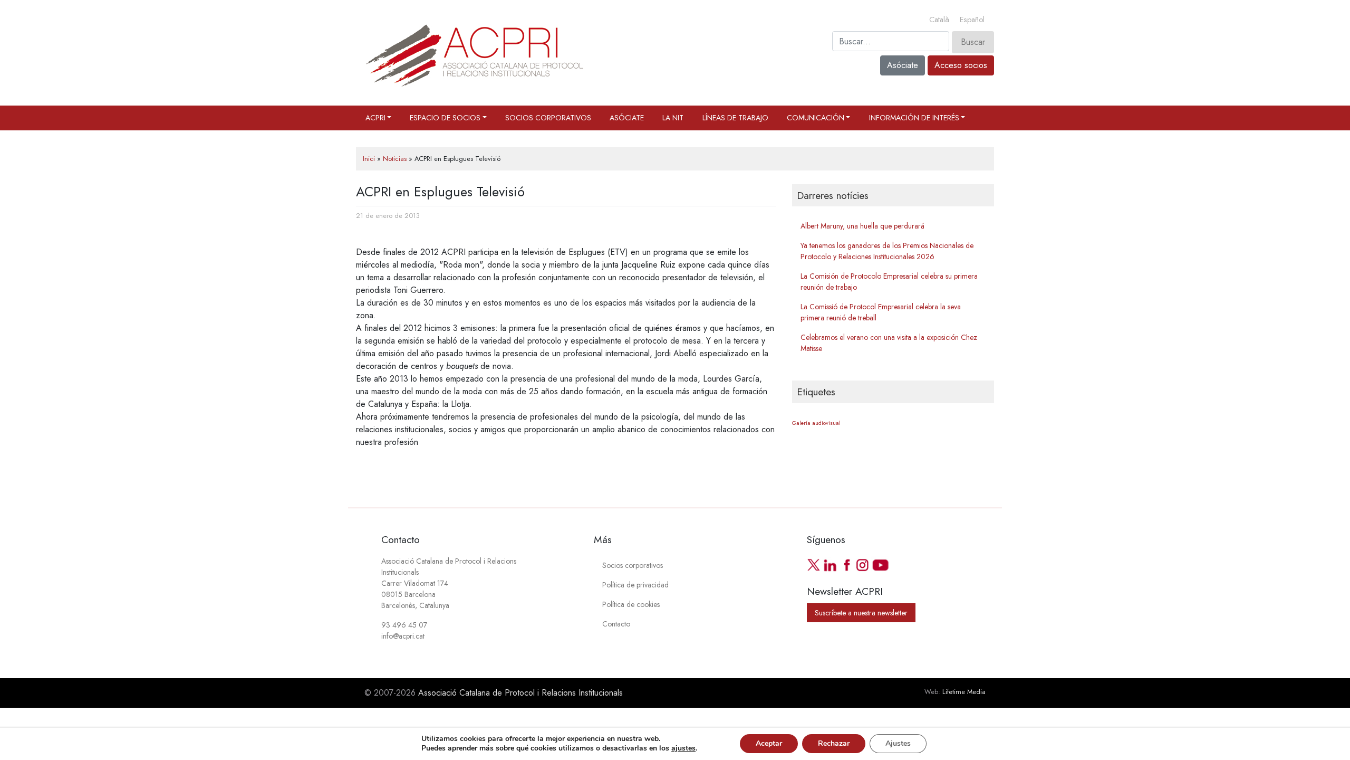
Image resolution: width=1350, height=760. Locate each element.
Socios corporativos (548, 117)
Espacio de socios (445, 117)
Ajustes (898, 743)
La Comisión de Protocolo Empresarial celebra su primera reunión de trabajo (889, 281)
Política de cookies (631, 604)
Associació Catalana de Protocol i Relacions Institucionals (520, 693)
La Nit (672, 117)
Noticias (395, 159)
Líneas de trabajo (735, 117)
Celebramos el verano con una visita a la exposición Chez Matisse (889, 343)
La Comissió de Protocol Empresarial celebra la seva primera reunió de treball (881, 312)
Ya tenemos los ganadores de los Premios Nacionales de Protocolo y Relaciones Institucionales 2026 (887, 251)
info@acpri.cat (403, 636)
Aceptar (769, 743)
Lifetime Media (964, 692)
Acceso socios (960, 65)
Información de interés (914, 117)
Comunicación (815, 117)
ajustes (683, 748)
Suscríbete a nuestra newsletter (861, 612)
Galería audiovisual (816, 423)
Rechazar (834, 743)
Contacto (616, 624)
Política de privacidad (635, 585)
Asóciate (902, 65)
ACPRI (375, 117)
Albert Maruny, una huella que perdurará (862, 226)
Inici (369, 159)
